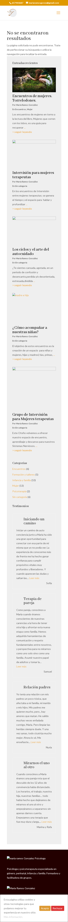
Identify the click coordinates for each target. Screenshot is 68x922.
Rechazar (58, 908)
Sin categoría (19, 496)
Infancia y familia (21, 480)
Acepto (45, 908)
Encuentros (19, 468)
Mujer (15, 485)
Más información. (13, 916)
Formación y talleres (23, 474)
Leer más (34, 578)
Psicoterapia (19, 491)
